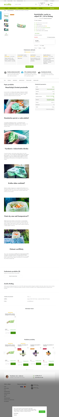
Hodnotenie (9, 80)
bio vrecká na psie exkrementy (46, 27)
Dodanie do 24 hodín (7, 393)
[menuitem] (6, 8)
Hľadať (36, 4)
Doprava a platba (10, 0)
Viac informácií (37, 33)
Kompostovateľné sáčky (50, 89)
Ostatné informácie (21, 80)
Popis (5, 80)
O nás (14, 0)
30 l (53, 93)
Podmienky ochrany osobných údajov (9, 399)
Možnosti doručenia (51, 37)
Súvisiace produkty (28, 80)
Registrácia (52, 0)
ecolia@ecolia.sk (38, 375)
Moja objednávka (6, 401)
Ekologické (48, 96)
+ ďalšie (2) (6, 34)
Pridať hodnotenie (13, 276)
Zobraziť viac (29, 66)
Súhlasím (42, 411)
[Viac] (52, 8)
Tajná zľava (5, 394)
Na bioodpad (49, 99)
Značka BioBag (15, 80)
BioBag (43, 45)
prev (5, 353)
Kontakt (5, 0)
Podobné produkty (35, 80)
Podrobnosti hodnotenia (48, 18)
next (54, 353)
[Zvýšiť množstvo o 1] (9, 333)
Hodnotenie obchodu (20, 0)
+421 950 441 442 (42, 3)
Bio (53, 96)
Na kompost (52, 100)
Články (5, 396)
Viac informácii (16, 413)
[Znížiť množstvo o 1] (6, 333)
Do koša (52, 99)
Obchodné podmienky (7, 398)
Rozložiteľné (52, 96)
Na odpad (48, 100)
